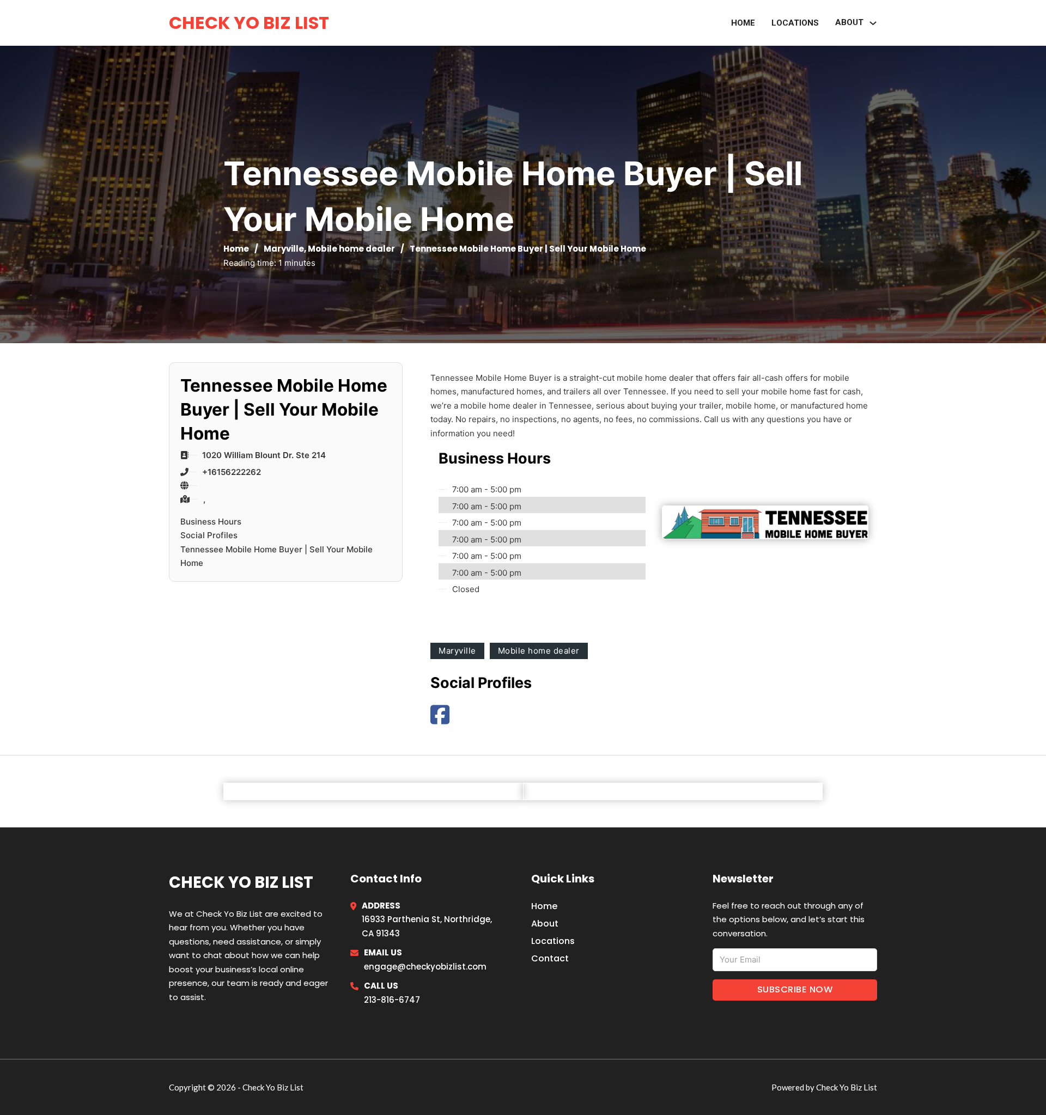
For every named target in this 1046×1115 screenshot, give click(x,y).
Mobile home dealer (351, 248)
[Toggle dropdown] (873, 23)
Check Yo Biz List (249, 22)
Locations (795, 23)
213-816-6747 (392, 1000)
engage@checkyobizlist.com (425, 966)
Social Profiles (209, 535)
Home (743, 23)
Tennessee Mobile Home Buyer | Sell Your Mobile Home (276, 556)
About (849, 22)
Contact (550, 958)
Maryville (284, 248)
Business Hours (210, 521)
